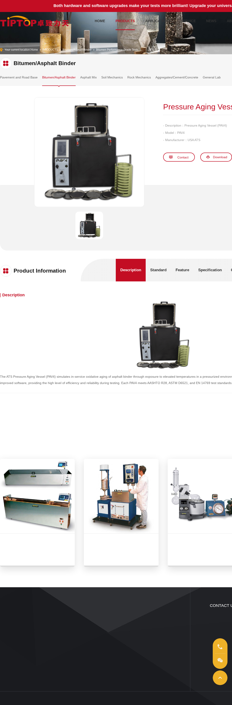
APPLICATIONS (157, 21)
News (114, 617)
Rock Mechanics (139, 77)
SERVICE (188, 21)
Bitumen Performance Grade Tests (117, 49)
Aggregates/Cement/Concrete (176, 77)
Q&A (84, 644)
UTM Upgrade (90, 631)
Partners (147, 651)
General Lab (212, 77)
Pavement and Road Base (19, 77)
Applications (48, 617)
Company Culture (153, 624)
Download (88, 637)
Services (87, 617)
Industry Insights (121, 624)
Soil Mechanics (112, 77)
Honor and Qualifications (157, 631)
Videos (45, 624)
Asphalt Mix (88, 77)
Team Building (90, 624)
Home (34, 49)
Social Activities (151, 637)
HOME (100, 21)
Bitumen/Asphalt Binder (77, 49)
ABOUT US (152, 605)
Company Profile (152, 617)
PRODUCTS (125, 21)
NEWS (211, 21)
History (146, 644)
